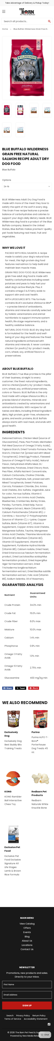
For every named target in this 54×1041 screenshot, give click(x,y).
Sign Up (27, 1005)
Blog (27, 936)
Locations (27, 945)
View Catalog (27, 923)
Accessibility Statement (36, 1018)
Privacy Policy (23, 1015)
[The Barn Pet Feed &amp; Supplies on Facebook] (49, 1024)
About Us (27, 940)
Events (27, 932)
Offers (27, 928)
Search (10, 1015)
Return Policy (39, 1015)
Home (5, 29)
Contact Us (27, 949)
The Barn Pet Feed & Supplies (29, 1032)
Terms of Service (12, 1018)
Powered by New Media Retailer (25, 1035)
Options (6, 180)
